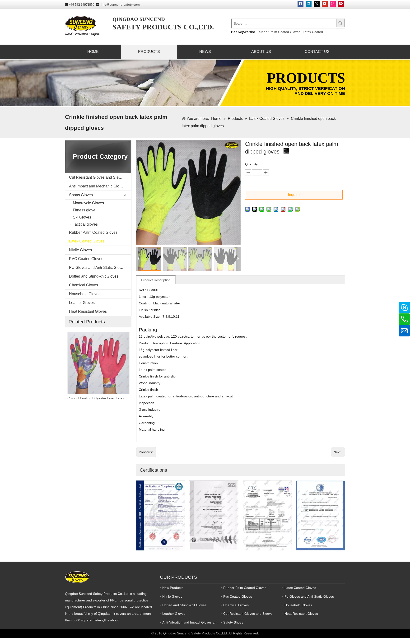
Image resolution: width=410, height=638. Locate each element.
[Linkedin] (309, 4)
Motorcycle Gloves (88, 203)
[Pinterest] (341, 4)
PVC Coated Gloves (86, 259)
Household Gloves (84, 294)
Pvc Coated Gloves (237, 596)
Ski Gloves (82, 217)
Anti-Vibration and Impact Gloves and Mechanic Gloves (203, 622)
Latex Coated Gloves (86, 241)
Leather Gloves (82, 303)
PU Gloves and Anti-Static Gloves (97, 267)
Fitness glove (84, 210)
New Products (172, 588)
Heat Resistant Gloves (88, 311)
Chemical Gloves (83, 285)
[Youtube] (325, 4)
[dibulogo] (77, 577)
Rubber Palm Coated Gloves (278, 32)
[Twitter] (317, 4)
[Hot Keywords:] (340, 23)
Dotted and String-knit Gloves (93, 276)
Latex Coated (313, 32)
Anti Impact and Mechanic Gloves (97, 186)
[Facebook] (300, 4)
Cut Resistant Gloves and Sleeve (97, 177)
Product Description (156, 280)
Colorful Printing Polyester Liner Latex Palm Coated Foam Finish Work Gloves (71, 398)
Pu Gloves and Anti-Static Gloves (309, 596)
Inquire (294, 195)
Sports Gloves (81, 195)
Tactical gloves (85, 224)
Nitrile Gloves (80, 250)
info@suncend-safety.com (120, 4)
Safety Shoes (233, 622)
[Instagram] (333, 4)
